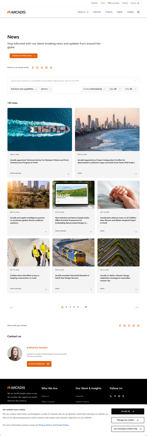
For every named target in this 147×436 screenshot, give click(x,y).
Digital (120, 12)
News (103, 3)
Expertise (97, 12)
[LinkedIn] (124, 325)
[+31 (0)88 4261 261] (111, 396)
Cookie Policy (62, 425)
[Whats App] (138, 325)
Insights (130, 12)
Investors (94, 3)
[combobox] (73, 80)
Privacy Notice (45, 425)
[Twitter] (129, 325)
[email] (133, 325)
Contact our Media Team (22, 56)
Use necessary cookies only (125, 429)
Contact (125, 3)
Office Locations (113, 3)
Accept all (125, 411)
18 (86, 307)
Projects (109, 12)
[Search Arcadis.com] (138, 12)
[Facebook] (120, 325)
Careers (133, 3)
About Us (81, 12)
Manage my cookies (125, 420)
